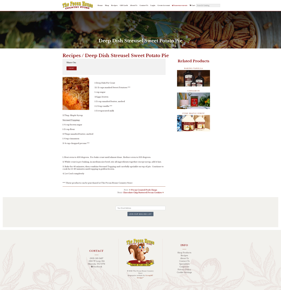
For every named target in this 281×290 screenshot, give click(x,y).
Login (152, 5)
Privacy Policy (184, 269)
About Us (133, 5)
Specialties (184, 264)
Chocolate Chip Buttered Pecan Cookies (142, 192)
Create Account (163, 5)
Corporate (184, 267)
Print (71, 68)
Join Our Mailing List (140, 214)
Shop (107, 5)
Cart (193, 5)
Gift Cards (124, 5)
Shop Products (184, 253)
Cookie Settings (184, 272)
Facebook (97, 267)
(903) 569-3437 (96, 258)
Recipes (114, 5)
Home (100, 5)
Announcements (180, 5)
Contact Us (144, 5)
